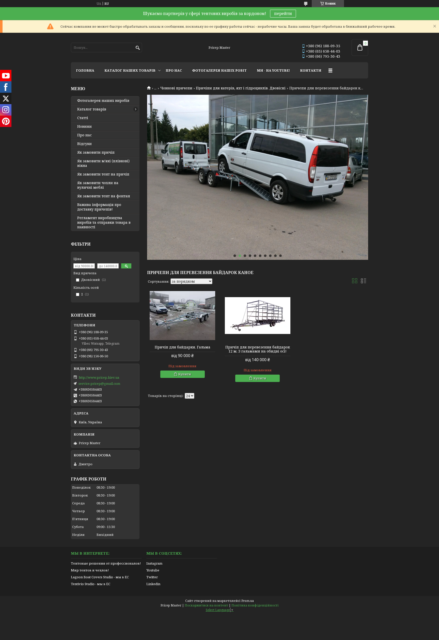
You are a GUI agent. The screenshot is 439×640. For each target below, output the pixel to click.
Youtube (152, 570)
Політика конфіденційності (255, 605)
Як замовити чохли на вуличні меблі (97, 185)
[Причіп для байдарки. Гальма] (182, 315)
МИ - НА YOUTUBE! (273, 70)
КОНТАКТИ (310, 70)
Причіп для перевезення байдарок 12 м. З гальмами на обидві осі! (257, 349)
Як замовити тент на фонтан (103, 196)
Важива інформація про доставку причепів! (99, 207)
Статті (82, 118)
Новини (84, 126)
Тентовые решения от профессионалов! (106, 563)
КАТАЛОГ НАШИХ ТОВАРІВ (129, 70)
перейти (283, 13)
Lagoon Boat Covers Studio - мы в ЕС (100, 577)
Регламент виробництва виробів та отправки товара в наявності (104, 222)
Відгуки (84, 143)
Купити (184, 374)
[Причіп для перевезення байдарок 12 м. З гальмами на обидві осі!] (257, 315)
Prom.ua (247, 601)
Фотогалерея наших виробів (103, 100)
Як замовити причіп (96, 152)
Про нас (84, 135)
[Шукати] (137, 47)
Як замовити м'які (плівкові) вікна (103, 163)
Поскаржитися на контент (206, 605)
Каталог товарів (91, 109)
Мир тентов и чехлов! (90, 570)
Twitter (152, 577)
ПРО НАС (174, 70)
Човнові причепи (176, 88)
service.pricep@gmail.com (99, 383)
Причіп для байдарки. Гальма (182, 347)
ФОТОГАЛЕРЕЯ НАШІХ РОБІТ (219, 70)
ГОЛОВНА (85, 70)
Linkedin (153, 584)
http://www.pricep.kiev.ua (99, 377)
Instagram (154, 563)
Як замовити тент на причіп (103, 174)
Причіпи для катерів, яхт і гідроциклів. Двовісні (241, 88)
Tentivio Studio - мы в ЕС (90, 584)
